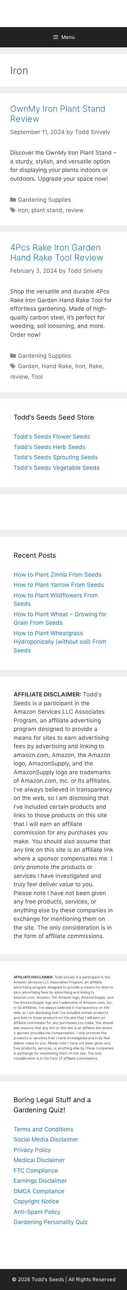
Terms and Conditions (43, 1129)
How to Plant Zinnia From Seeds (58, 574)
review (75, 210)
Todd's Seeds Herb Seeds (49, 447)
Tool (37, 376)
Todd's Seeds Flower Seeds (52, 436)
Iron (23, 210)
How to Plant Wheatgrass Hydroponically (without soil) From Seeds (60, 642)
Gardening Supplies (44, 199)
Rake (95, 366)
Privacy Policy (32, 1150)
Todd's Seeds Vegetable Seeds (57, 467)
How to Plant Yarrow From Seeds (59, 584)
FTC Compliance (36, 1170)
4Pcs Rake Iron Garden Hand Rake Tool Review (56, 252)
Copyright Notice (36, 1201)
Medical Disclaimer (39, 1160)
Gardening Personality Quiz (51, 1222)
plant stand (46, 210)
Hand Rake (57, 366)
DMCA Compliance (39, 1191)
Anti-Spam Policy (37, 1211)
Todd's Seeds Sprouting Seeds (56, 457)
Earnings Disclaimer (40, 1180)
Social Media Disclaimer (46, 1139)
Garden (28, 366)
